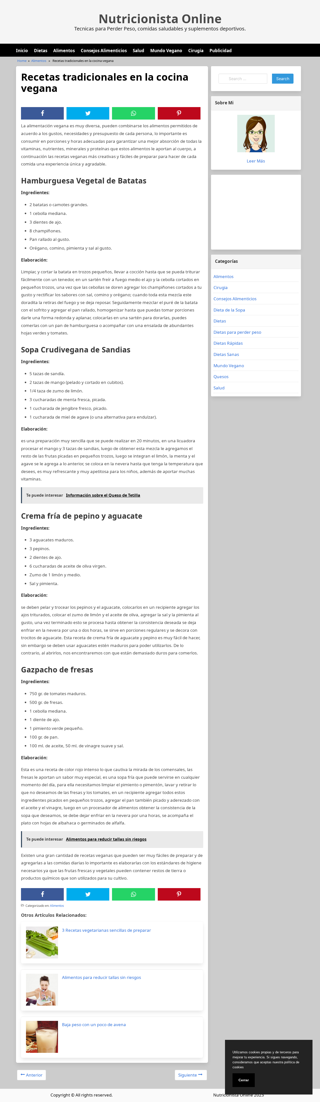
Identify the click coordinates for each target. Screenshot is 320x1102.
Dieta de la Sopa (229, 310)
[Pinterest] (179, 113)
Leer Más (256, 161)
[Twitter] (88, 113)
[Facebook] (43, 113)
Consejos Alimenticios (104, 50)
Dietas (40, 50)
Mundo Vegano (166, 50)
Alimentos (64, 50)
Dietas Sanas (226, 354)
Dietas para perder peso (237, 332)
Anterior (34, 1075)
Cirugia (196, 50)
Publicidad (221, 50)
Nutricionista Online (160, 18)
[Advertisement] (256, 212)
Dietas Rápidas (228, 343)
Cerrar (243, 1080)
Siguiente (187, 1075)
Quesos (221, 376)
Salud (138, 50)
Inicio (22, 50)
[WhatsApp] (133, 113)
